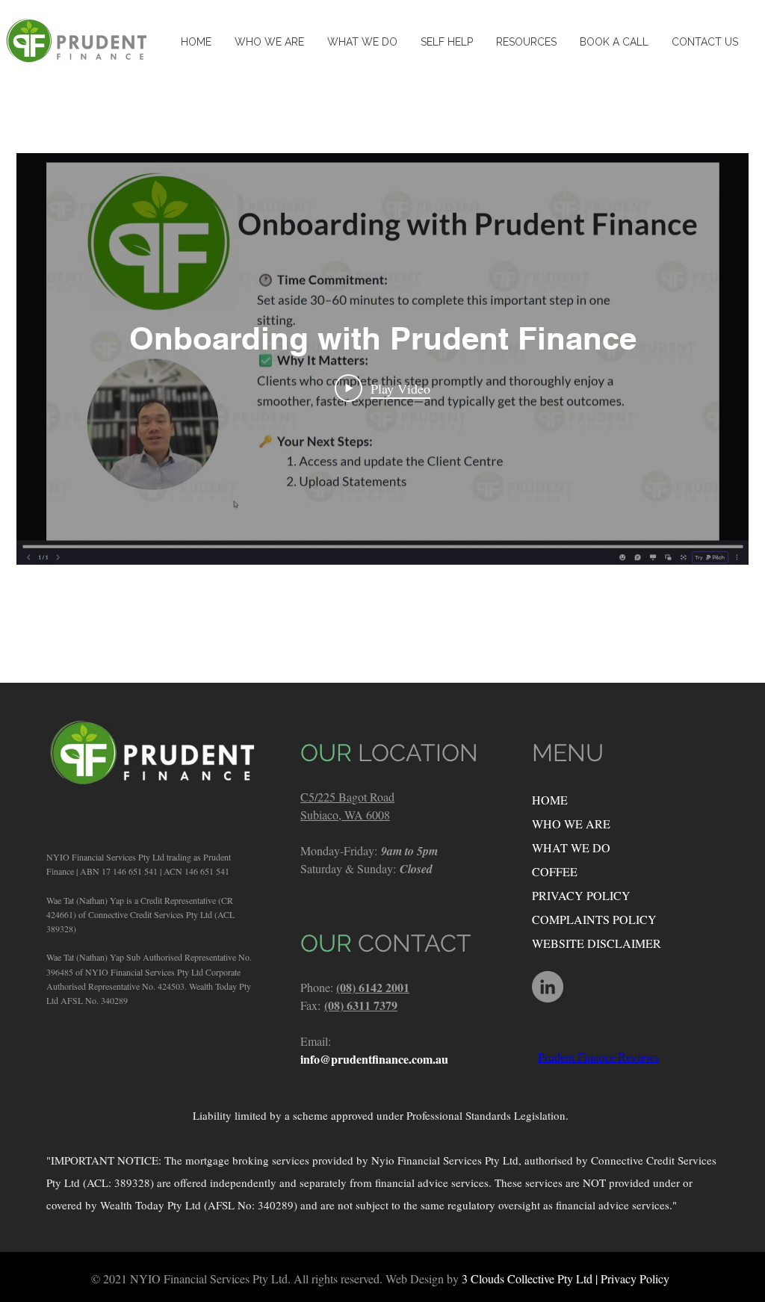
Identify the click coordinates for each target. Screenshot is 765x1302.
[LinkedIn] (547, 986)
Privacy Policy (635, 1278)
